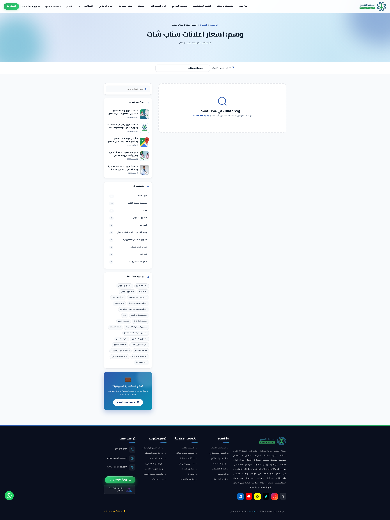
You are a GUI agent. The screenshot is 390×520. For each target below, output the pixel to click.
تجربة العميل (121, 339)
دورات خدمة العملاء (154, 453)
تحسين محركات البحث (138, 298)
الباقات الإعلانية (187, 458)
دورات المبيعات (156, 458)
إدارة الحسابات (158, 6)
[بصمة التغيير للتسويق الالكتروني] (372, 6)
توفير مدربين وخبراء (154, 469)
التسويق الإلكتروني (120, 357)
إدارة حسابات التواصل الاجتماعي (133, 309)
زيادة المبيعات (118, 298)
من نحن (243, 6)
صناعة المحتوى (120, 345)
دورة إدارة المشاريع (154, 464)
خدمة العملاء (115, 327)
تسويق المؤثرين (218, 479)
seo (124, 315)
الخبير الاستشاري (202, 6)
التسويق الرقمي (127, 292)
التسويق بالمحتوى (139, 339)
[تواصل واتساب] (9, 495)
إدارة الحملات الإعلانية (138, 303)
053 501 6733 (121, 449)
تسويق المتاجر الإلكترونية (136, 327)
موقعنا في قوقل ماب (113, 511)
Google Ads (119, 303)
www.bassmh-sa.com (117, 467)
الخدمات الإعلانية (53, 7)
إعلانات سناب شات (139, 315)
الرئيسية (214, 25)
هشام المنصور (141, 351)
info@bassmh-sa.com (117, 458)
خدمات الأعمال (73, 7)
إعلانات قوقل (188, 448)
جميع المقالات (201, 116)
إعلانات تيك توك (140, 321)
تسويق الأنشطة (32, 7)
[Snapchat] (257, 496)
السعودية (143, 292)
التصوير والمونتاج (187, 464)
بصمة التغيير (141, 286)
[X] (283, 496)
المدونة (141, 6)
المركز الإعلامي (106, 6)
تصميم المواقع (179, 6)
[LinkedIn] (240, 496)
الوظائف (88, 6)
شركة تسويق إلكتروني (120, 351)
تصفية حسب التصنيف (221, 67)
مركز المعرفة (125, 6)
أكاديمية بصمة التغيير (153, 474)
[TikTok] (266, 496)
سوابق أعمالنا (188, 469)
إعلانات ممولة (141, 363)
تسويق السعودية (139, 357)
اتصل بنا (11, 6)
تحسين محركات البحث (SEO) (135, 333)
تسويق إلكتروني (124, 286)
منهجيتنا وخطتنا (225, 6)
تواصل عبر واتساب (126, 402)
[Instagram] (274, 496)
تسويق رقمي (123, 321)
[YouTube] (249, 496)
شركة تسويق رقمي (139, 345)
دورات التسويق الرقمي (152, 448)
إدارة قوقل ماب (187, 479)
